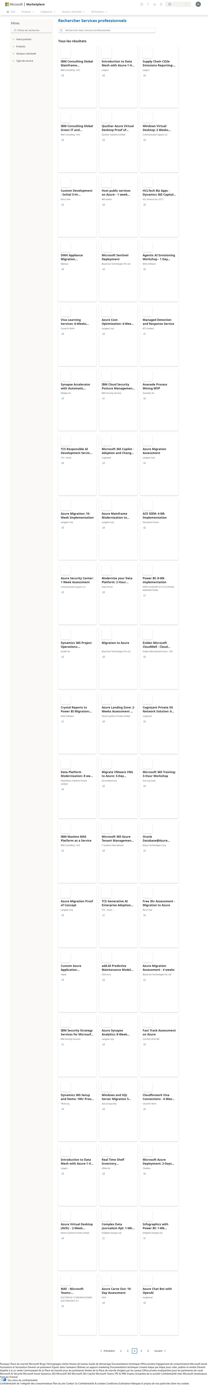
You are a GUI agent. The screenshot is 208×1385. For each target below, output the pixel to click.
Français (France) (9, 1376)
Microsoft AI (6, 1373)
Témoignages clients (57, 1363)
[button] (61, 30)
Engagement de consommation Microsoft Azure (181, 1363)
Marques (136, 1383)
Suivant (158, 1350)
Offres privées (147, 1363)
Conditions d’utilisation (118, 1383)
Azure (37, 1373)
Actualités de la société (147, 1373)
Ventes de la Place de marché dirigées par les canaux (113, 1370)
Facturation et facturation (13, 1367)
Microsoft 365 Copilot (83, 1373)
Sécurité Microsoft (23, 1373)
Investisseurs (200, 1373)
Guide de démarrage (100, 1363)
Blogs (43, 1363)
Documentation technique (126, 1363)
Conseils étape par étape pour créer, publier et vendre (167, 1367)
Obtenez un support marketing (93, 1367)
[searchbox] (35, 30)
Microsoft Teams (105, 1373)
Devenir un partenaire (39, 1367)
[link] (77, 77)
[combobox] (108, 30)
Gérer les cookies (180, 1383)
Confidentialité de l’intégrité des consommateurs (26, 1383)
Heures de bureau (78, 1363)
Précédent (109, 1350)
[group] (62, 75)
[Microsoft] (14, 4)
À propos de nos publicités (155, 1383)
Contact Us (72, 1383)
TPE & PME (120, 1373)
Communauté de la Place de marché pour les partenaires (53, 1370)
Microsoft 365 (63, 1373)
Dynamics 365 (48, 1373)
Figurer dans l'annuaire (64, 1367)
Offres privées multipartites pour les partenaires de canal (172, 1370)
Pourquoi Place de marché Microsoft (19, 1363)
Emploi (131, 1373)
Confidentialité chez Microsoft (177, 1373)
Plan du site (59, 1383)
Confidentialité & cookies (91, 1383)
